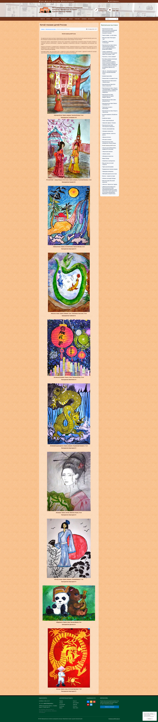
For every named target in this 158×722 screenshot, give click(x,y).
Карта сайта (48, 1)
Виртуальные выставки (51, 29)
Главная (42, 1)
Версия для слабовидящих (68, 1)
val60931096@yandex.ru (48, 703)
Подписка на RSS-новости (114, 718)
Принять (149, 718)
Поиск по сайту (57, 1)
